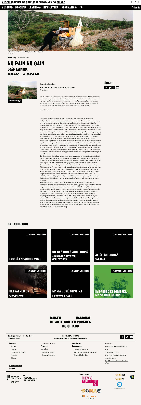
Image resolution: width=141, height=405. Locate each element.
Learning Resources (48, 355)
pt (132, 2)
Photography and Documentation (115, 355)
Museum (7, 7)
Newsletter (50, 7)
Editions (13, 358)
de (33, 2)
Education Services (48, 352)
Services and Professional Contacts (116, 346)
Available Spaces (110, 358)
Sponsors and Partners (112, 352)
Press (106, 349)
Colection (14, 355)
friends (136, 7)
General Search (15, 366)
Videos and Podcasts (48, 344)
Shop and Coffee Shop (81, 355)
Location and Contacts (81, 349)
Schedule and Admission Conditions (85, 352)
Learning (34, 7)
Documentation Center (18, 352)
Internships (108, 344)
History (13, 346)
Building (13, 349)
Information (68, 7)
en (137, 2)
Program (20, 7)
